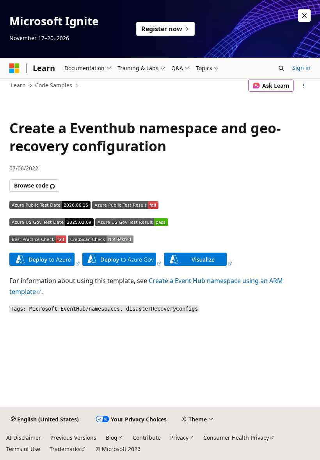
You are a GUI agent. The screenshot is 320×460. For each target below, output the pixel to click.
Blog (111, 437)
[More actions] (304, 86)
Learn (18, 85)
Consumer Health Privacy (236, 437)
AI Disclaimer (23, 437)
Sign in (301, 67)
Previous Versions (73, 437)
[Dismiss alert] (304, 15)
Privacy (179, 437)
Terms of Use (23, 449)
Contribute (147, 437)
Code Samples (53, 85)
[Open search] (281, 68)
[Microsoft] (14, 68)
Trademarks (65, 449)
